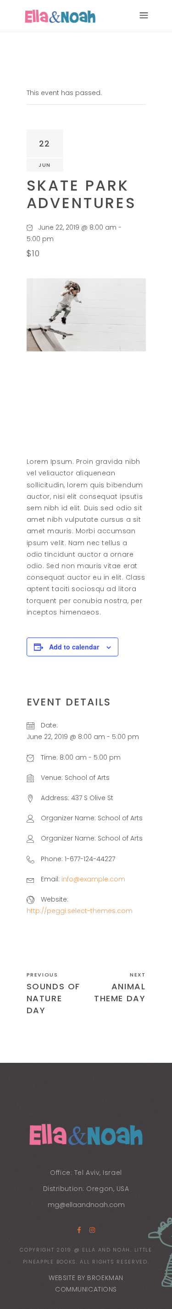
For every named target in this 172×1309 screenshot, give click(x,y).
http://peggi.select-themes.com (80, 910)
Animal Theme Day (120, 992)
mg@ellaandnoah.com (86, 1204)
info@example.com (93, 879)
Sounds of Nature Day (54, 998)
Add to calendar (74, 646)
